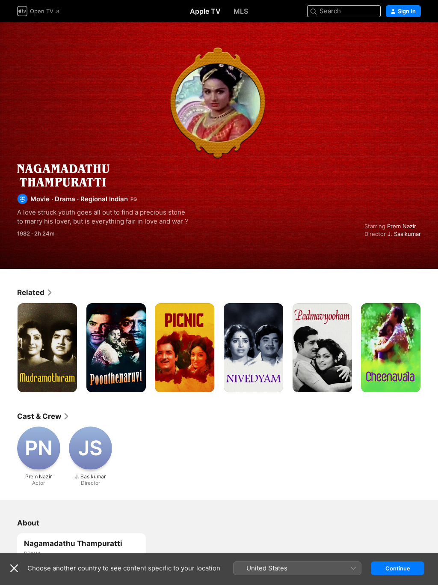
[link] (35, 292)
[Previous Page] (9, 347)
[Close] (14, 568)
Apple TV (205, 11)
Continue (397, 568)
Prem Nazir (401, 226)
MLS (241, 11)
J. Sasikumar (404, 233)
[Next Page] (429, 347)
